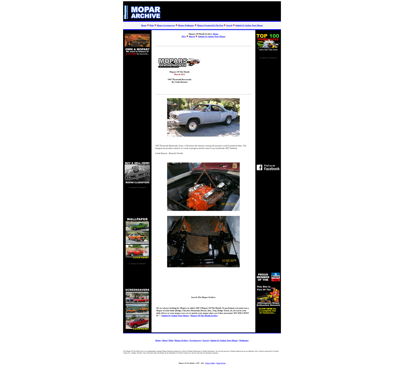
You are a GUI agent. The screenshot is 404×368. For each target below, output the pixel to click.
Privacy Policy (210, 363)
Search (229, 25)
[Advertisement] (223, 11)
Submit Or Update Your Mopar (249, 25)
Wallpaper (244, 340)
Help (151, 25)
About (164, 340)
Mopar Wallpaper (186, 25)
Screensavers (195, 340)
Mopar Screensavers (166, 25)
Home (143, 25)
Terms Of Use (221, 363)
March (192, 36)
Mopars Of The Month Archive (204, 315)
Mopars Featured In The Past (210, 25)
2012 (183, 36)
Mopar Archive (181, 340)
